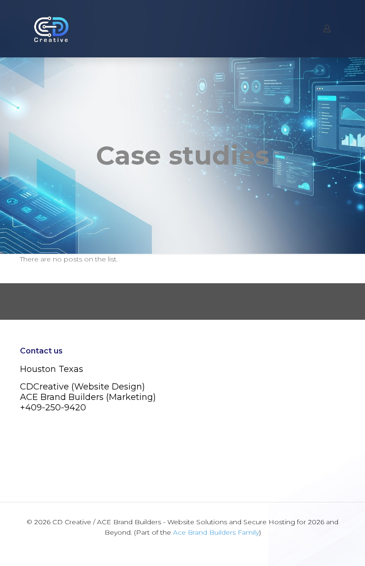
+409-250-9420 (53, 407)
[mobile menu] (294, 28)
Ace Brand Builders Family (216, 532)
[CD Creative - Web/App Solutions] (51, 28)
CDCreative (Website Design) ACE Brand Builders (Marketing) (88, 391)
